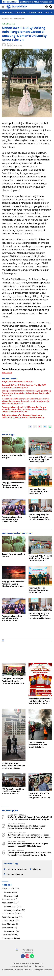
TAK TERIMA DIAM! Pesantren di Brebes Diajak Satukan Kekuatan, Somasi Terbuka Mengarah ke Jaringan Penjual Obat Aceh (39, 744)
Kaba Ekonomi (8, 24)
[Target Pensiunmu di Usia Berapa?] (13, 445)
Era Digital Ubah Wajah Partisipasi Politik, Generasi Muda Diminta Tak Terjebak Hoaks (13, 681)
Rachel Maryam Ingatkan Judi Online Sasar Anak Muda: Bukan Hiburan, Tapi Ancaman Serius (40, 701)
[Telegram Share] (45, 426)
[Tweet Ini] (35, 426)
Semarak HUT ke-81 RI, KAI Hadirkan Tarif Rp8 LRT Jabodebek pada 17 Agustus (24, 386)
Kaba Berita (7, 899)
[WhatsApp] (32, 956)
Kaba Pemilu (9, 931)
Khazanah (8, 896)
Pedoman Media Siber (21, 966)
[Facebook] (23, 956)
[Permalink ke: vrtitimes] (4, 44)
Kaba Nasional (8, 920)
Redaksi (25, 963)
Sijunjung (37, 869)
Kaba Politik (7, 927)
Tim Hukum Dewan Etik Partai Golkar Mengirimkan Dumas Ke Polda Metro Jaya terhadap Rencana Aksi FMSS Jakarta (39, 795)
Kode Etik (36, 963)
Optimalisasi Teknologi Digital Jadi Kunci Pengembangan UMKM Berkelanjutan (26, 827)
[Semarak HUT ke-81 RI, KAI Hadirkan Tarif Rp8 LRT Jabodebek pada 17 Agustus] (40, 446)
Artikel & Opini (8, 888)
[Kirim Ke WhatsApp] (50, 426)
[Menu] (3, 6)
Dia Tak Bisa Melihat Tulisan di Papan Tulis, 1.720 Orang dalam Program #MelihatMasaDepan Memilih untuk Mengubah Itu (30, 818)
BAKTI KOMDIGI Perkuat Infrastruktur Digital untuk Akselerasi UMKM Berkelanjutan (28, 845)
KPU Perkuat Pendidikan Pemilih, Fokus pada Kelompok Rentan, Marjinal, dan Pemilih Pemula (13, 791)
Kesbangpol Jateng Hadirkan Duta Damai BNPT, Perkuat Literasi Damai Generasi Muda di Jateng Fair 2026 (30, 854)
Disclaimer (39, 966)
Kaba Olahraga (8, 924)
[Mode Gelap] (46, 7)
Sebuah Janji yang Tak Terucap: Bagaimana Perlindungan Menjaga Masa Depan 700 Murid (23, 416)
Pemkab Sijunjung (15, 874)
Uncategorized (8, 938)
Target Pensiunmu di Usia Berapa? (17, 381)
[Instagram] (27, 956)
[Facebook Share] (30, 426)
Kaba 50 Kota (10, 906)
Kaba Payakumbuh (12, 910)
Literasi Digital (8, 934)
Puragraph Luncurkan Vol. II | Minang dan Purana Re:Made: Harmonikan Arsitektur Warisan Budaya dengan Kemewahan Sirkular (24, 409)
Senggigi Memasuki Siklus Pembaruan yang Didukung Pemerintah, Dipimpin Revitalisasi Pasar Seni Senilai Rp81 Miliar (26, 393)
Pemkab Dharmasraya (17, 869)
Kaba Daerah (7, 903)
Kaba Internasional (10, 917)
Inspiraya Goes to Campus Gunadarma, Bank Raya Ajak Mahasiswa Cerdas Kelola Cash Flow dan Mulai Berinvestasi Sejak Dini (25, 401)
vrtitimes (10, 44)
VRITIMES (7, 372)
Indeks (16, 963)
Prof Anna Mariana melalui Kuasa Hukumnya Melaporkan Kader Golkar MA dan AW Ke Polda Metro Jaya (13, 765)
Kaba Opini (9, 892)
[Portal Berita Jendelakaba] (16, 6)
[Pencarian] (50, 7)
